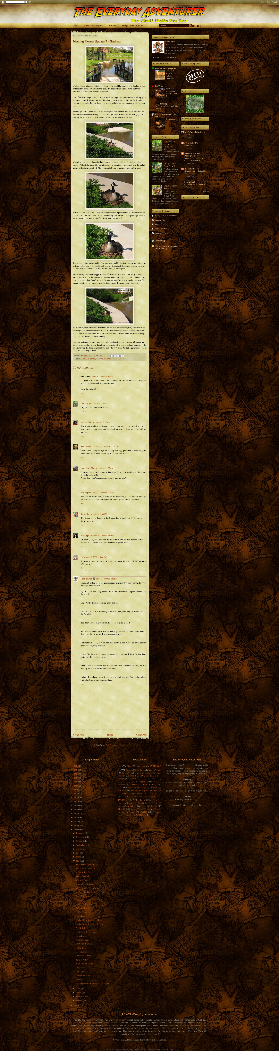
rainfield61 (85, 468)
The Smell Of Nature (169, 142)
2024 (76, 773)
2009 (76, 829)
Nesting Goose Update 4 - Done (89, 920)
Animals (85, 359)
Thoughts (122, 808)
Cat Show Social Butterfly (194, 184)
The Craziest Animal (84, 943)
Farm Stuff (154, 776)
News (123, 793)
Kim (83, 557)
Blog (150, 770)
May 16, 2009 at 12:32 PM (104, 492)
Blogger (170, 1049)
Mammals (145, 784)
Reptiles (148, 803)
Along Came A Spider (85, 884)
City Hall (147, 773)
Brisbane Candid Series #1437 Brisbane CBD (193, 159)
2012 (76, 817)
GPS (132, 782)
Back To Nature (82, 959)
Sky (157, 803)
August (79, 848)
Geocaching (160, 240)
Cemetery (138, 773)
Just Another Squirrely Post (87, 864)
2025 (76, 769)
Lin (82, 403)
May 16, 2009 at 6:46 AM (102, 376)
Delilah (133, 775)
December (80, 833)
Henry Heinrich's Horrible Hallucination (92, 983)
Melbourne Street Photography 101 (192, 154)
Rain (115, 359)
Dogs (143, 775)
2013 (76, 813)
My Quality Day (191, 142)
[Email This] (111, 356)
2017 (76, 797)
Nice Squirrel (81, 951)
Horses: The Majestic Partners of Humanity (170, 74)
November (80, 836)
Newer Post (78, 734)
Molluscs (131, 788)
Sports (120, 806)
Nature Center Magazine (93, 25)
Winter (139, 814)
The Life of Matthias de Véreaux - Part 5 (171, 92)
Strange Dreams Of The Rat (132, 25)
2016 (76, 801)
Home (76, 25)
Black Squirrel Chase (84, 963)
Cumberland (189, 145)
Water (121, 359)
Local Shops (133, 784)
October (79, 840)
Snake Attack (81, 967)
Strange (154, 806)
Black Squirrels (160, 228)
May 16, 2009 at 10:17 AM (99, 422)
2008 (76, 1005)
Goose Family (81, 915)
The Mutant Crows (83, 955)
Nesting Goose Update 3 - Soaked (89, 923)
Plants (142, 800)
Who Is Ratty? (81, 927)
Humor (121, 784)
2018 (76, 793)
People (133, 796)
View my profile (159, 57)
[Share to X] (117, 356)
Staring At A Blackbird (85, 868)
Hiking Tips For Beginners (165, 215)
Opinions (154, 793)
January (79, 1000)
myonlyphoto (86, 535)
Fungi (144, 779)
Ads (119, 766)
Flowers (133, 778)
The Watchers (81, 912)
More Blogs (141, 787)
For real (187, 134)
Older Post (141, 734)
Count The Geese (83, 896)
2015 (76, 805)
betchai (84, 422)
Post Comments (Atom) (115, 745)
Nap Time (80, 971)
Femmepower (86, 492)
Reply (83, 393)
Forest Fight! (81, 935)
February (80, 996)
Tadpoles (79, 900)
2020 (76, 785)
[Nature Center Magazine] (195, 112)
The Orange (170, 119)
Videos (132, 811)
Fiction (121, 778)
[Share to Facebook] (119, 356)
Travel (140, 809)
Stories (143, 806)
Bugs (159, 770)
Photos (107, 359)
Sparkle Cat (189, 181)
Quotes (130, 803)
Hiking (142, 781)
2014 (76, 809)
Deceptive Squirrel (83, 975)
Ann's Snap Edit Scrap (194, 132)
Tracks (132, 809)
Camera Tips (159, 219)
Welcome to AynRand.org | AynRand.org (166, 247)
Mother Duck (81, 947)
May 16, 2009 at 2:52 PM (103, 535)
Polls (155, 800)
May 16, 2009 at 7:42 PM (106, 578)
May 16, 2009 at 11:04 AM (107, 446)
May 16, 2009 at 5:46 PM (96, 557)
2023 (76, 777)
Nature (99, 359)
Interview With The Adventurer (89, 888)
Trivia (157, 809)
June (78, 856)
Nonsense (142, 793)
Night (133, 793)
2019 (76, 789)
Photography (150, 796)
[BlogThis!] (114, 356)
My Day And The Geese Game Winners (92, 892)
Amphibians (140, 766)
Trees (147, 808)
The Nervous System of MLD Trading (166, 107)
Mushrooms (154, 787)
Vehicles (121, 812)
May (78, 860)
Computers (157, 773)
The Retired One (88, 446)
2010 (76, 825)
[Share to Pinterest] (122, 356)
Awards (129, 770)
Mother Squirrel (82, 876)
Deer (123, 775)
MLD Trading (161, 103)
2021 (76, 781)
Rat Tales (112, 25)
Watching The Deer (84, 908)
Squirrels (129, 806)
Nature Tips (159, 224)
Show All (206, 191)
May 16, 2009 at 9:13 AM (95, 403)
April (78, 988)
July (78, 852)
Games (153, 778)
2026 (76, 765)
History (155, 782)
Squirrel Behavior (161, 233)
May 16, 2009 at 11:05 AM (102, 468)
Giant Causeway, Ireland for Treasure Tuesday (195, 172)
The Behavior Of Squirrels (171, 187)
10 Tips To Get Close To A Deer (170, 164)
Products (121, 803)
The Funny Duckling (84, 904)
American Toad (82, 880)
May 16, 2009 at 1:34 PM (96, 514)
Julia (83, 514)
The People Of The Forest (86, 931)
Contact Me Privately (178, 57)
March (79, 992)
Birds (92, 359)
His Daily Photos (191, 168)
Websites (128, 815)
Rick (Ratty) (86, 578)
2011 (76, 821)
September (80, 845)
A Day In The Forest (84, 872)
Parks (120, 796)
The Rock (80, 979)
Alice (129, 766)
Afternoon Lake (82, 939)
